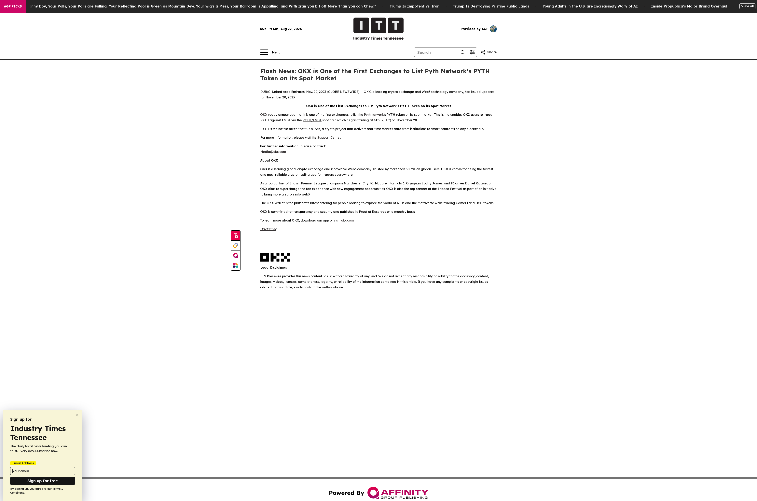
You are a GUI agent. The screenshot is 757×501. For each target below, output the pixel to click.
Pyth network (374, 115)
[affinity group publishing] (235, 255)
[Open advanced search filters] (472, 52)
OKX (367, 92)
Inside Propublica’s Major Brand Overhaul (689, 6)
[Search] (462, 52)
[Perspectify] (235, 245)
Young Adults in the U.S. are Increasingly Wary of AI (590, 6)
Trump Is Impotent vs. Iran (414, 6)
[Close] (77, 415)
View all (747, 6)
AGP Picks (13, 6)
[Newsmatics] (235, 265)
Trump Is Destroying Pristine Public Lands (491, 6)
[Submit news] (235, 236)
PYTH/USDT (312, 120)
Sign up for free (42, 480)
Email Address (23, 463)
